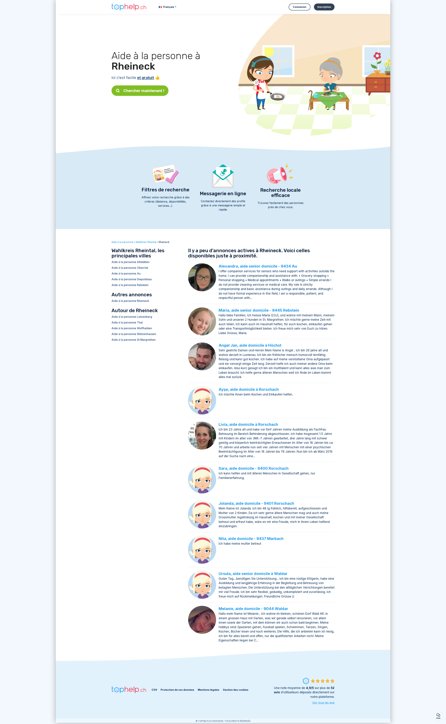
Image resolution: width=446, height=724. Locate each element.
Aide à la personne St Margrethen (134, 339)
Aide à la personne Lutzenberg (132, 316)
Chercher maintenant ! (143, 90)
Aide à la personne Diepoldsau (132, 279)
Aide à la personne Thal (127, 322)
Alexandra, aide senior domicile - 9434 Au (258, 266)
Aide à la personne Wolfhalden (132, 328)
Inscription (324, 6)
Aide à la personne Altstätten (130, 262)
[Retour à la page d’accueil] (129, 7)
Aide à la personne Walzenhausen (134, 334)
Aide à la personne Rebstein (130, 285)
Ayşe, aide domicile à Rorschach (249, 389)
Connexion (299, 6)
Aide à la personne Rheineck (130, 301)
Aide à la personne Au (126, 273)
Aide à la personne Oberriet (130, 267)
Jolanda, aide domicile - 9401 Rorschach (256, 503)
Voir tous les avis (323, 702)
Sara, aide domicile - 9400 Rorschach (254, 468)
